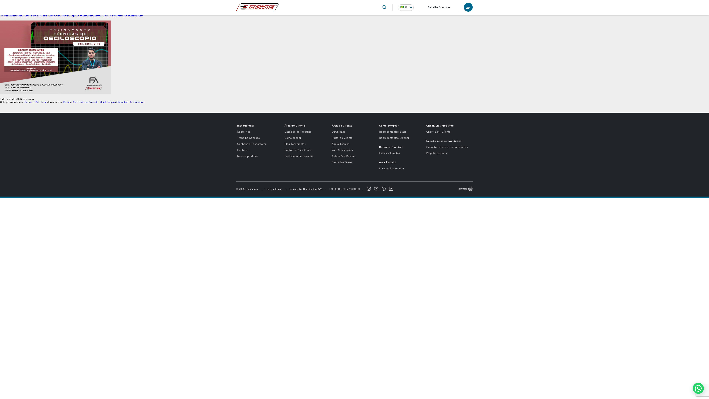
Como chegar (293, 137)
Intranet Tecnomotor (391, 168)
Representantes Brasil (393, 131)
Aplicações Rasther (344, 156)
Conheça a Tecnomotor (251, 143)
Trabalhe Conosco (439, 7)
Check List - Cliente (438, 131)
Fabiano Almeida (88, 101)
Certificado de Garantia (299, 156)
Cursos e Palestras (35, 101)
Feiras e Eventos (389, 153)
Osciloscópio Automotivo (114, 101)
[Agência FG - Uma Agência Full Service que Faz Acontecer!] (465, 189)
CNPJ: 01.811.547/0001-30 (344, 189)
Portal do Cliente (342, 137)
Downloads (338, 131)
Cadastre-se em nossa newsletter (447, 147)
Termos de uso (274, 189)
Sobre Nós (243, 131)
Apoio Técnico (340, 143)
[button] (698, 388)
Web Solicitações (342, 150)
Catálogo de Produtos (298, 131)
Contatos (242, 150)
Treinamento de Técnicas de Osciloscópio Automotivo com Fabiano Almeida (71, 15)
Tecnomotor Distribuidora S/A (306, 189)
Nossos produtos (247, 156)
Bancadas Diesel (342, 162)
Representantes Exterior (394, 137)
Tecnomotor (137, 101)
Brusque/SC (70, 101)
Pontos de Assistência (298, 150)
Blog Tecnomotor (295, 143)
